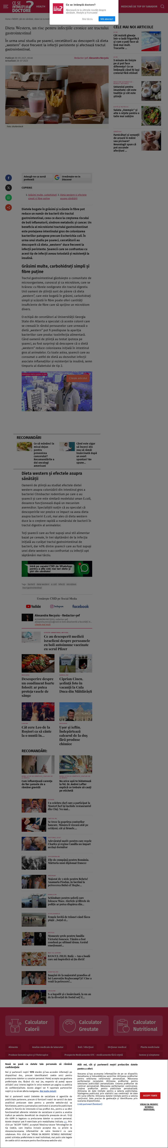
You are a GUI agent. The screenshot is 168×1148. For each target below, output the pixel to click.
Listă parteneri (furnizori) (89, 1104)
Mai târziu (87, 19)
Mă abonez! (107, 19)
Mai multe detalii (48, 1091)
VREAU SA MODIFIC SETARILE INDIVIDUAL (149, 1107)
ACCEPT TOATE (150, 1095)
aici (65, 1122)
